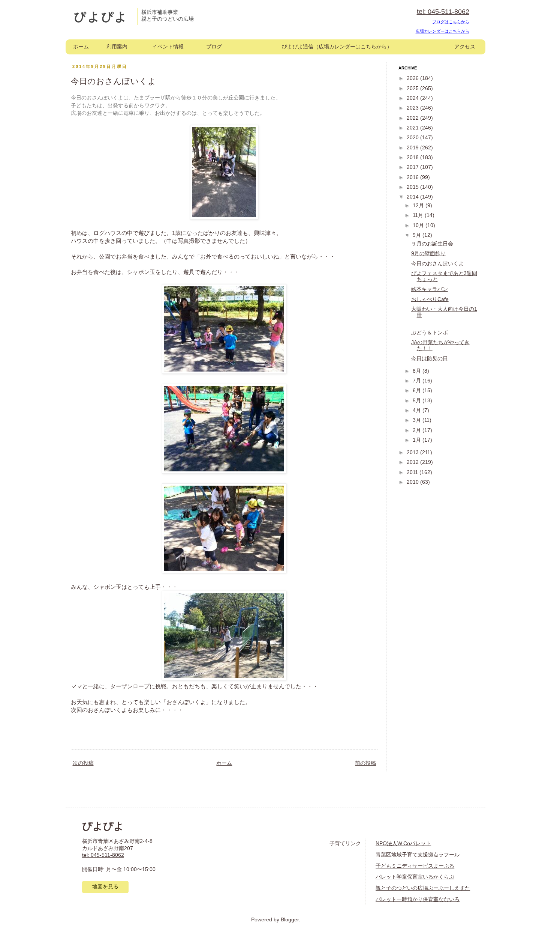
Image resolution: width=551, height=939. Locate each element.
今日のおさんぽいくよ (437, 263)
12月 (419, 205)
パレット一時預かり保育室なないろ (418, 899)
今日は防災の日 (429, 358)
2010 (413, 482)
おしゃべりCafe (430, 299)
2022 (413, 118)
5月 (417, 400)
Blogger (290, 919)
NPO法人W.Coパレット (403, 843)
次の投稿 (83, 763)
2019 (413, 147)
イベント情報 (168, 47)
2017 (413, 167)
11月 (419, 215)
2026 (413, 78)
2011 (413, 472)
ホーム (81, 47)
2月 (417, 430)
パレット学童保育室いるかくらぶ (415, 877)
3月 (417, 420)
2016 (413, 177)
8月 (417, 371)
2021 (413, 128)
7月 (417, 381)
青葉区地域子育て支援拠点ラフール (418, 855)
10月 (419, 225)
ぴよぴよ (101, 16)
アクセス (464, 47)
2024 (413, 98)
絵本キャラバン (429, 289)
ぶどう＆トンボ (429, 333)
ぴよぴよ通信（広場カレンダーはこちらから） (337, 47)
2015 (413, 187)
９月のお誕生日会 (432, 244)
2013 (413, 452)
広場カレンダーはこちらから (442, 31)
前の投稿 (365, 763)
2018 (413, 157)
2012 (413, 462)
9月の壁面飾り (428, 253)
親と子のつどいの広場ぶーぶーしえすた (423, 888)
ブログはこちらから (450, 22)
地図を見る (105, 886)
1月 (417, 440)
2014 (413, 197)
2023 (413, 108)
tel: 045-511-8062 (443, 11)
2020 (413, 137)
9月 (417, 235)
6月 (417, 390)
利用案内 (116, 47)
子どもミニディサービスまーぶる (415, 866)
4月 (417, 410)
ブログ (214, 47)
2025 (413, 88)
